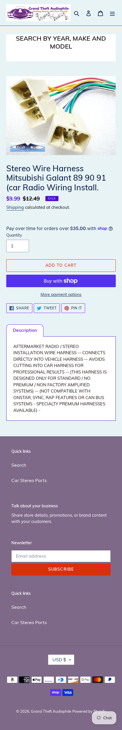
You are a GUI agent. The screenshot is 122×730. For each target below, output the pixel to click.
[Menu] (112, 13)
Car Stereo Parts (29, 480)
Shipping (15, 207)
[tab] (24, 330)
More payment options (61, 294)
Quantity (14, 235)
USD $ (59, 659)
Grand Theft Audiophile (51, 711)
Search (18, 465)
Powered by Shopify (89, 711)
